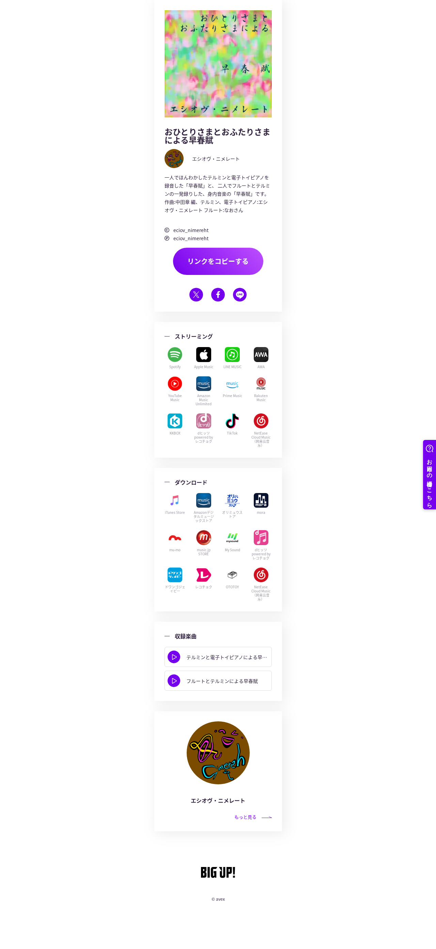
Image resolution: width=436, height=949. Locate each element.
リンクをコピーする (218, 261)
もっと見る (245, 817)
